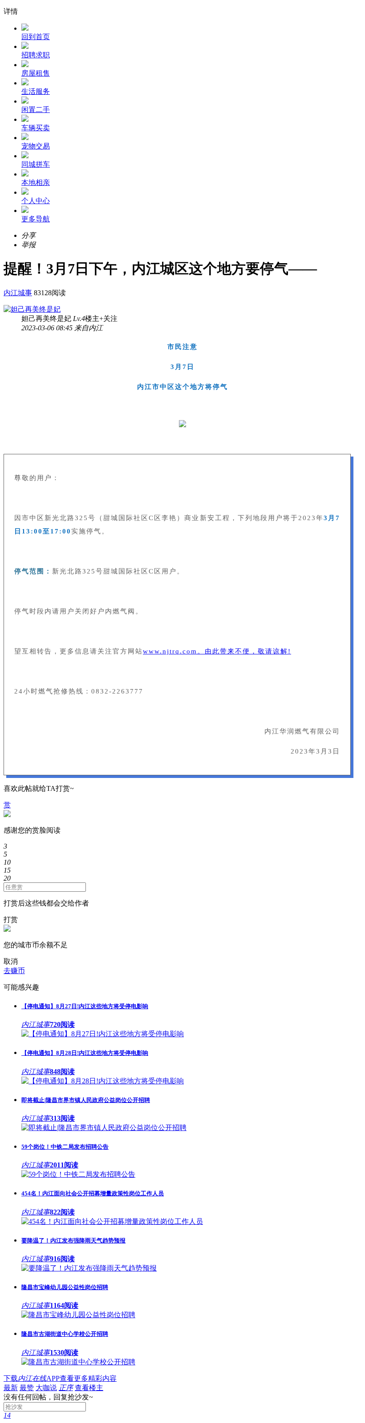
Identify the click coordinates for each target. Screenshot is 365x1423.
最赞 (27, 1387)
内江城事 (18, 293)
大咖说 (46, 1387)
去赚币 (14, 970)
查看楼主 (89, 1387)
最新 (11, 1387)
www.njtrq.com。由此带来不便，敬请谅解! (217, 651)
